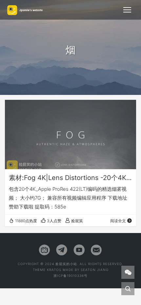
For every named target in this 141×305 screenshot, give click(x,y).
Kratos (54, 270)
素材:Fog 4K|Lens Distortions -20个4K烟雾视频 (70, 178)
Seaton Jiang (95, 270)
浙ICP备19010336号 (70, 276)
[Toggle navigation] (127, 10)
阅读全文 (118, 220)
